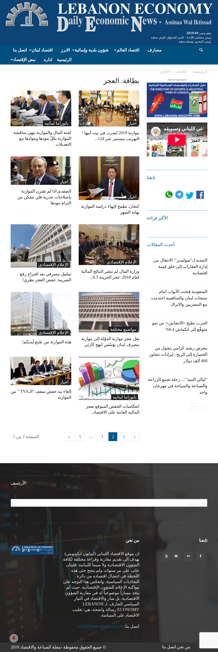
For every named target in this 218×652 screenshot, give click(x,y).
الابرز (65, 50)
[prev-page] (134, 436)
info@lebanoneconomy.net (100, 626)
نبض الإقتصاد (24, 59)
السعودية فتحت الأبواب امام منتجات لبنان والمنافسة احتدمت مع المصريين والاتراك (179, 298)
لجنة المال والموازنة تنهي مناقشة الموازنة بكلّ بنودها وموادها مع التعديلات (42, 138)
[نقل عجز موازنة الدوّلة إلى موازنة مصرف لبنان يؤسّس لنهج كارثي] (109, 312)
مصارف (155, 50)
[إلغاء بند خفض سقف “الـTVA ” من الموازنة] (41, 371)
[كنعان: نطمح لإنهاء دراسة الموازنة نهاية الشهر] (109, 178)
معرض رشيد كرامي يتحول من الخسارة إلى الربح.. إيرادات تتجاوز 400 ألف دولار (178, 354)
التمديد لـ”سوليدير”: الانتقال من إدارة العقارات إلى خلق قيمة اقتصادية (180, 266)
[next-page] (68, 436)
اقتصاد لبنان (42, 50)
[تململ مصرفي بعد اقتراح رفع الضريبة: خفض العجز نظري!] (41, 246)
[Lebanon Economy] (109, 22)
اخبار (132, 123)
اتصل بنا (20, 50)
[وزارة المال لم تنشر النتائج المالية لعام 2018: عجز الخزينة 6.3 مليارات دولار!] (109, 244)
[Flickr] (188, 556)
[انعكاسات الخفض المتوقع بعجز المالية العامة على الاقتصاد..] (109, 378)
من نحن (183, 647)
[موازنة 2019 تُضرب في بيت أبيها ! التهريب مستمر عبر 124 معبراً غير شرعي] (109, 109)
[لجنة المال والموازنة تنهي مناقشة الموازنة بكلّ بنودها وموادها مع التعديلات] (41, 109)
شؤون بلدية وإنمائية (91, 50)
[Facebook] (200, 556)
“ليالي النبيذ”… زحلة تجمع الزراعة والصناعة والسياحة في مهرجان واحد (177, 385)
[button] (201, 50)
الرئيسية (64, 59)
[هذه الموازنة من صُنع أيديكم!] (41, 314)
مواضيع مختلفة (123, 329)
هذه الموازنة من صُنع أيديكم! (46, 342)
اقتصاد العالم (128, 50)
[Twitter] (166, 556)
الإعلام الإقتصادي (53, 264)
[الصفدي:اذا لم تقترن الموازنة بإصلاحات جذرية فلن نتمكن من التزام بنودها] (41, 170)
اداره (48, 59)
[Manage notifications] (14, 638)
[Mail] (176, 556)
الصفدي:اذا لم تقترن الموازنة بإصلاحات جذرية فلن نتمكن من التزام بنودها (44, 197)
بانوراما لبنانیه (56, 123)
